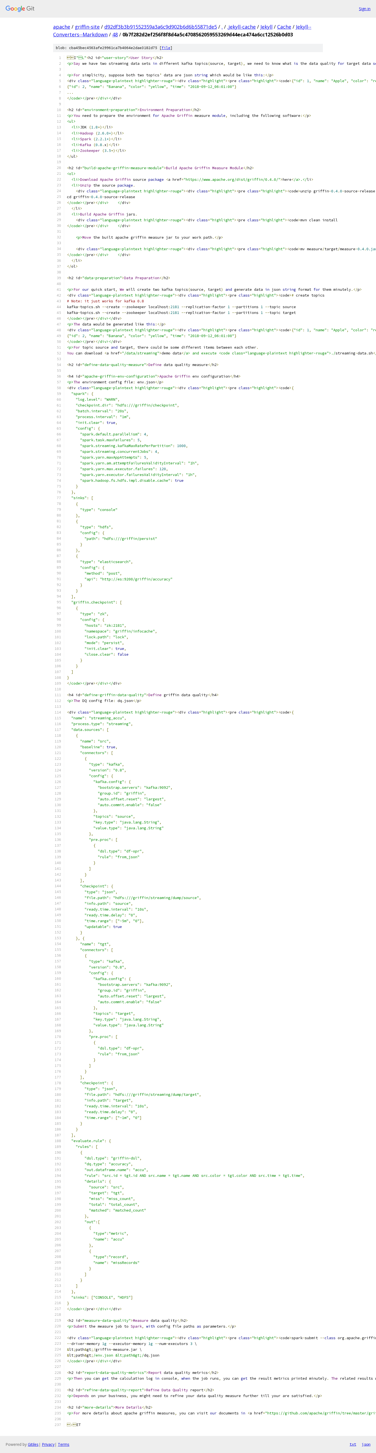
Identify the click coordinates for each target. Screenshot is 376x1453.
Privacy (48, 1444)
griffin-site (87, 26)
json (366, 1444)
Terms (63, 1444)
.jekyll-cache (241, 26)
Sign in (364, 8)
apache (61, 26)
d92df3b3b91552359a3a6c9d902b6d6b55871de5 (160, 26)
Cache (284, 26)
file (166, 47)
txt (353, 1444)
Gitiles (33, 1444)
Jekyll (266, 26)
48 (115, 34)
